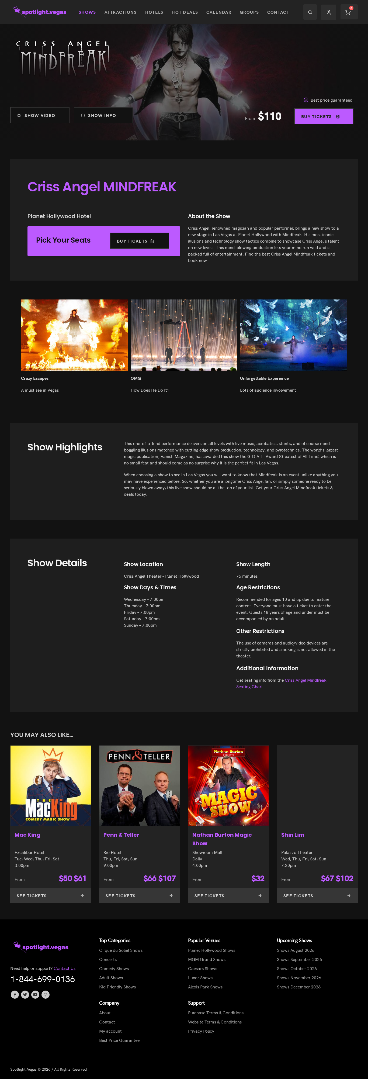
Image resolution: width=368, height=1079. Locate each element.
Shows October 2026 (297, 968)
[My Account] (329, 12)
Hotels (154, 12)
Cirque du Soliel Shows (121, 950)
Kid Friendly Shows (117, 987)
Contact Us (64, 968)
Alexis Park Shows (205, 987)
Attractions (121, 12)
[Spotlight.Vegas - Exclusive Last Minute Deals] (40, 12)
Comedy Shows (114, 968)
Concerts (108, 959)
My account (110, 1031)
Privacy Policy (201, 1031)
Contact (278, 12)
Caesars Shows (202, 968)
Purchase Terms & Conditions (216, 1012)
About (105, 1012)
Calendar (218, 12)
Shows (87, 12)
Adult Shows (111, 977)
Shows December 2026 (299, 987)
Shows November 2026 (299, 977)
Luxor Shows (200, 977)
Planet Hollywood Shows (211, 950)
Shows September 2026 (299, 959)
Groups (249, 12)
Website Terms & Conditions (215, 1022)
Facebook (15, 995)
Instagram (45, 995)
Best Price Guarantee (119, 1040)
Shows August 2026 (295, 950)
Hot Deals (185, 12)
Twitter (25, 995)
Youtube (35, 995)
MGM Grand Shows (206, 959)
